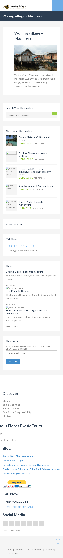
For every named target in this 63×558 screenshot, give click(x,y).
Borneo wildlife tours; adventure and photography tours (35, 172)
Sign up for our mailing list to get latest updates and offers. (29, 347)
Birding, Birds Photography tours (24, 271)
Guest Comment (34, 549)
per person (32, 143)
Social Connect (11, 404)
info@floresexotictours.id (23, 250)
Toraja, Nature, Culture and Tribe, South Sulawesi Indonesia (31, 469)
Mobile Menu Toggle (57, 5)
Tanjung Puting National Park (17, 473)
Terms (9, 549)
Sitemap (19, 549)
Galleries (49, 549)
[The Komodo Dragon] (14, 288)
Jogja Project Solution (12, 419)
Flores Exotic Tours (11, 530)
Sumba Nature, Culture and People (34, 138)
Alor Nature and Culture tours (36, 186)
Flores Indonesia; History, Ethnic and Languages (27, 311)
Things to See (11, 408)
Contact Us (12, 553)
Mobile (7, 400)
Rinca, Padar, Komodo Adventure (31, 203)
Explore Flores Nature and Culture (33, 154)
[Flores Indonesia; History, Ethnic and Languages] (15, 307)
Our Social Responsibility (17, 412)
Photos (7, 415)
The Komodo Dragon (18, 291)
